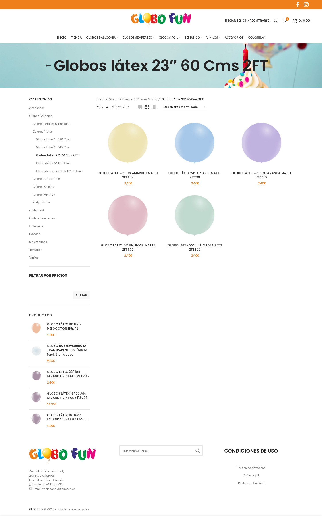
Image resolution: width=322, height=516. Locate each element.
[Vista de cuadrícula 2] (140, 107)
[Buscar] (276, 20)
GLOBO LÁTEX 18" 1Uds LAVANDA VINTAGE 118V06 (67, 417)
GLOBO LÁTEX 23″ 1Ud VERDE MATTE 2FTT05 (194, 247)
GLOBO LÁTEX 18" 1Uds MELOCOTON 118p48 (64, 326)
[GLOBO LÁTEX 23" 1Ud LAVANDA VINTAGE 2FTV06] (36, 377)
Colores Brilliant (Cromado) (51, 123)
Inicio (100, 99)
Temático (35, 249)
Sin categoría (38, 242)
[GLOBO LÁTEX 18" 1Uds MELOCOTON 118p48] (36, 329)
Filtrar (81, 295)
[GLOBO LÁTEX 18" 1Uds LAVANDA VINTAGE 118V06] (36, 420)
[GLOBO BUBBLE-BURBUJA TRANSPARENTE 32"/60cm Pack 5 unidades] (36, 353)
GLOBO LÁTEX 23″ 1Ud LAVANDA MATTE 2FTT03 (261, 175)
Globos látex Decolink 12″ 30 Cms (59, 171)
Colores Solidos (43, 186)
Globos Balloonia (40, 116)
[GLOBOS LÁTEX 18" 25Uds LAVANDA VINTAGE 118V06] (36, 398)
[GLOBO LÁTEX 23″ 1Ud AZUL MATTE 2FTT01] (195, 143)
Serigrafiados (42, 202)
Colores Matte (43, 131)
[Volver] (48, 65)
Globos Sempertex (42, 218)
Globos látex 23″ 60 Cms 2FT (57, 155)
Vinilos (34, 257)
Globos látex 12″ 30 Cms (53, 139)
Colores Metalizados (47, 178)
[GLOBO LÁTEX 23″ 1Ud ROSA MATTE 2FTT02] (128, 215)
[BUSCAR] (198, 450)
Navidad (34, 234)
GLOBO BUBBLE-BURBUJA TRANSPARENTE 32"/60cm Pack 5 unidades (67, 350)
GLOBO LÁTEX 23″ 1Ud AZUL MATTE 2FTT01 (194, 175)
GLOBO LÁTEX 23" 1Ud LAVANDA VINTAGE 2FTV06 (68, 374)
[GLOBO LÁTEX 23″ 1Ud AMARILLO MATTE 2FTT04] (128, 143)
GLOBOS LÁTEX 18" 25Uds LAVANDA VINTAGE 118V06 (67, 395)
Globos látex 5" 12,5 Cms (53, 163)
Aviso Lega (250, 475)
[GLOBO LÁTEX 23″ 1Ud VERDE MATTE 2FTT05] (195, 215)
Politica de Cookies (251, 483)
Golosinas (36, 226)
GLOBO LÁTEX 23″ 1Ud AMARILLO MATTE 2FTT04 (128, 175)
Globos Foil (36, 210)
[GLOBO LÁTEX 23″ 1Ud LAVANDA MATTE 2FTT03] (261, 143)
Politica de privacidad (251, 468)
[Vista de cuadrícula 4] (154, 107)
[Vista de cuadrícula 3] (147, 107)
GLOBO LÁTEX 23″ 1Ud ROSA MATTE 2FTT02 (128, 247)
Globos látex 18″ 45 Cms (53, 147)
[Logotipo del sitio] (161, 20)
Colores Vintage (44, 194)
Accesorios (37, 108)
